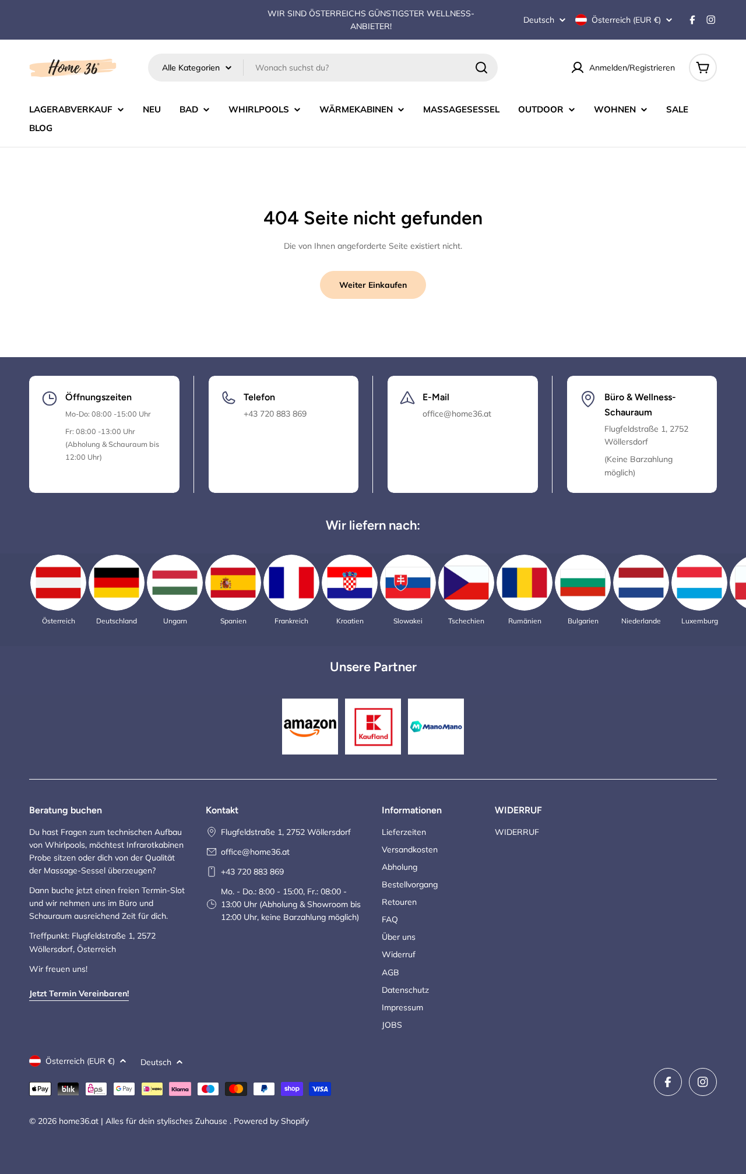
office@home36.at (255, 852)
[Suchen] (481, 68)
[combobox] (323, 68)
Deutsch (538, 20)
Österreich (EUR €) (626, 20)
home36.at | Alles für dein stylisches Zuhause (144, 1121)
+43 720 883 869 (252, 871)
